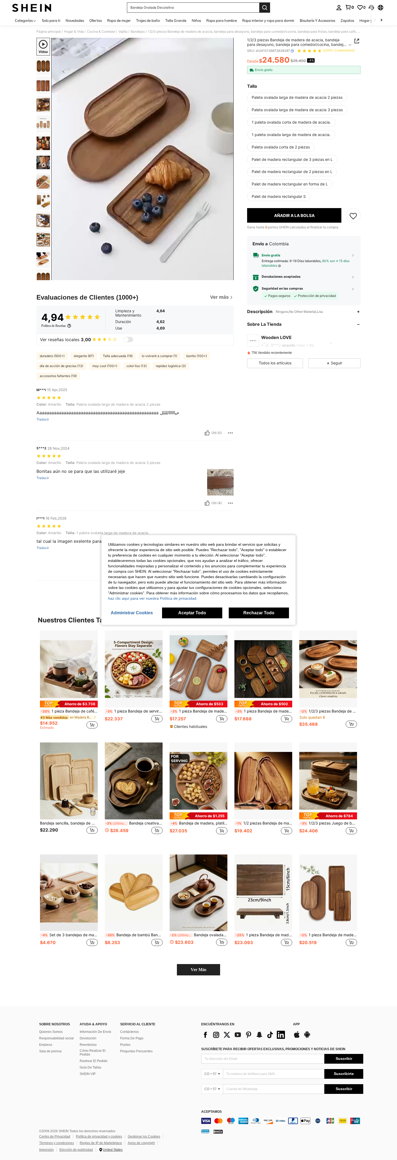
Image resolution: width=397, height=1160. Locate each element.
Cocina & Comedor (101, 31)
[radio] (297, 97)
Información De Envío (95, 1032)
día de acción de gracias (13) (61, 366)
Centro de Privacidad (54, 1136)
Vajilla (123, 31)
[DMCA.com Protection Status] (218, 1131)
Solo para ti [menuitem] (51, 20)
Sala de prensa (50, 1051)
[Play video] (142, 158)
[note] (69, 704)
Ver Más (198, 969)
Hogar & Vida (74, 31)
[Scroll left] (375, 20)
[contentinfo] (282, 1121)
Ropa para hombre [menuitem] (221, 20)
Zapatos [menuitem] (347, 20)
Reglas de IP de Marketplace (101, 1143)
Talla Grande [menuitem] (175, 20)
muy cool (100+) (104, 366)
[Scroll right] (381, 20)
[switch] (128, 339)
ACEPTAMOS (211, 1112)
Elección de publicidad (76, 1150)
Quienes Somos (51, 1032)
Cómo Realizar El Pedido (93, 1052)
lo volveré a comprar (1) (159, 356)
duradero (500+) (52, 356)
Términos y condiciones (56, 1143)
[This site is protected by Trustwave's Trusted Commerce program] (205, 1131)
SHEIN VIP (88, 1074)
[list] (244, 1035)
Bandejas (138, 31)
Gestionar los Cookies (144, 1136)
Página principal (48, 31)
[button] (371, 7)
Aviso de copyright (141, 1143)
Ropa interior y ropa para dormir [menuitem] (268, 20)
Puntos (125, 1045)
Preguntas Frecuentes (136, 1051)
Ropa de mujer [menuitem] (119, 20)
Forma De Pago (131, 1038)
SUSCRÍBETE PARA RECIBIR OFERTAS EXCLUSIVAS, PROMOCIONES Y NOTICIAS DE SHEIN (273, 1049)
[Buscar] (264, 7)
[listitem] (69, 682)
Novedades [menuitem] (75, 20)
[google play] (307, 1037)
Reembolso (88, 1045)
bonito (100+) (196, 356)
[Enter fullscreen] (228, 276)
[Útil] (207, 433)
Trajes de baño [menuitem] (148, 20)
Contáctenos (129, 1032)
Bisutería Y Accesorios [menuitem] (317, 20)
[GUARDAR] (353, 215)
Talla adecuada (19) (118, 356)
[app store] (297, 1037)
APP (296, 1024)
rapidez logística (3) (171, 366)
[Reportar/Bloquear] (230, 433)
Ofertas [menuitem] (95, 20)
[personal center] (339, 7)
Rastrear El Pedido (93, 1061)
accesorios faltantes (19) (58, 376)
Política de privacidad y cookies (99, 1136)
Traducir (42, 419)
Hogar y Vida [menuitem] (370, 20)
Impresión (46, 1150)
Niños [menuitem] (196, 20)
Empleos (45, 1045)
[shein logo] (31, 7)
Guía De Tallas (90, 1067)
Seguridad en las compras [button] (282, 289)
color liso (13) (136, 366)
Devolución (88, 1038)
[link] (349, 7)
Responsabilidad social (56, 1038)
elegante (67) (84, 356)
